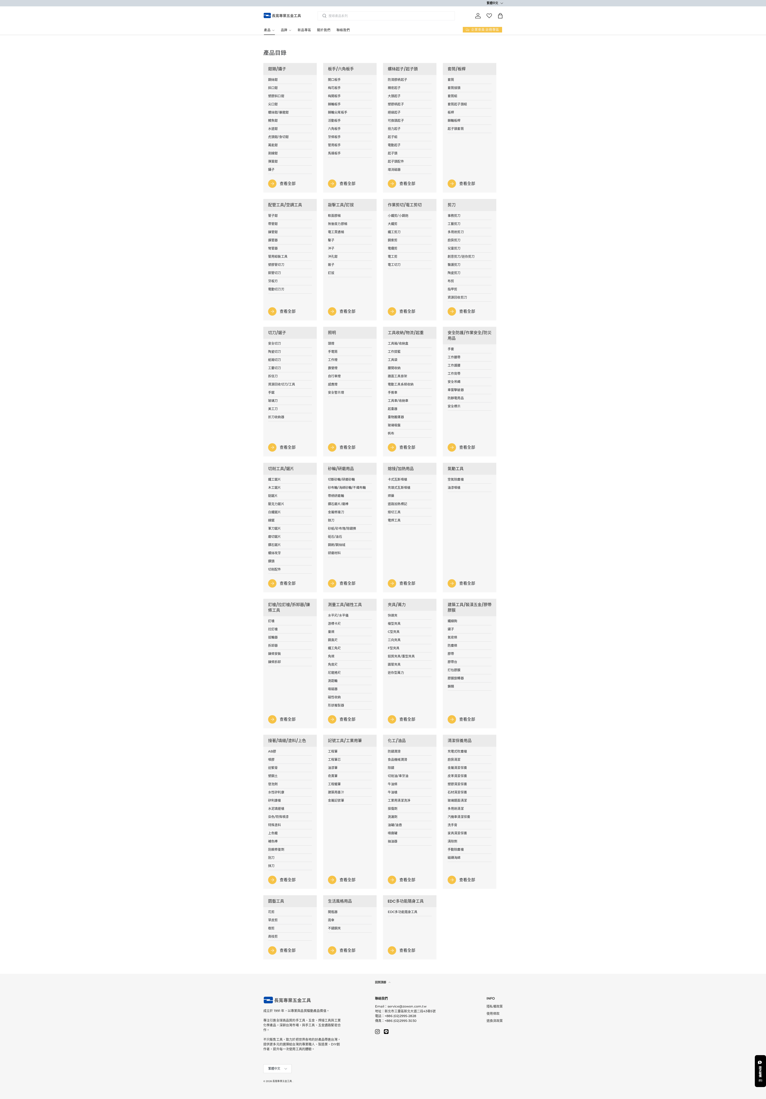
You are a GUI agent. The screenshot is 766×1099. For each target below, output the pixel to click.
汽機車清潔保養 (459, 817)
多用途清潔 (456, 808)
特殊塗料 (274, 825)
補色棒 (273, 841)
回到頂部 (381, 982)
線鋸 (271, 520)
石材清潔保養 (457, 792)
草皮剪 (273, 920)
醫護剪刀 (454, 265)
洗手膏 (452, 825)
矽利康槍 (274, 800)
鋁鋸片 (273, 496)
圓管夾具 (394, 664)
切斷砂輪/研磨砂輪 (341, 479)
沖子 (331, 248)
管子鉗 (273, 216)
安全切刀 (274, 343)
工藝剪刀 (454, 224)
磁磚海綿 (454, 858)
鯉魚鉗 (273, 120)
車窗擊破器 (456, 390)
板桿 (451, 112)
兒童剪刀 (454, 248)
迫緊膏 (273, 768)
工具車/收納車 (398, 401)
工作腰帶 (454, 357)
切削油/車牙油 (398, 776)
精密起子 (394, 88)
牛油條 (392, 784)
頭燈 (331, 343)
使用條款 (493, 1013)
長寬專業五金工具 (282, 1081)
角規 (331, 656)
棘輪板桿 (454, 120)
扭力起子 (394, 129)
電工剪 (392, 256)
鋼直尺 (333, 640)
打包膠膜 (454, 670)
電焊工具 (394, 520)
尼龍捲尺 (334, 673)
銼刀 (331, 520)
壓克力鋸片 (276, 504)
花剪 (271, 912)
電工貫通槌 (336, 232)
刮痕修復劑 (276, 849)
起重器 (392, 409)
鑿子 (331, 240)
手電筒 (333, 352)
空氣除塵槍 (456, 479)
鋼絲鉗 (273, 80)
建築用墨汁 (336, 792)
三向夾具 (394, 640)
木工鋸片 (274, 487)
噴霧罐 (392, 833)
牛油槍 (392, 792)
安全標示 (454, 406)
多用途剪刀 (456, 232)
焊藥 (391, 496)
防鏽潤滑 (394, 751)
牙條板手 (334, 137)
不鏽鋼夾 (334, 928)
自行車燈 (334, 376)
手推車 (392, 392)
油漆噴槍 (454, 487)
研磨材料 (334, 553)
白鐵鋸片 (274, 512)
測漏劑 (392, 817)
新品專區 (304, 30)
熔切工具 (394, 512)
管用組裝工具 (277, 256)
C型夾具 (394, 632)
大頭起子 (394, 96)
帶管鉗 (273, 224)
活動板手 (334, 120)
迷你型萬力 (396, 673)
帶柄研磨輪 (336, 496)
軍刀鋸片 (274, 528)
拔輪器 (273, 637)
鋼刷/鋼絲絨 (336, 545)
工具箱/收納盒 (398, 343)
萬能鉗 (273, 145)
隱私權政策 (495, 1006)
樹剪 (271, 928)
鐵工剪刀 (394, 232)
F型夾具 (394, 648)
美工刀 (273, 409)
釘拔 (331, 273)
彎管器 (273, 248)
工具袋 (392, 360)
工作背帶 (454, 373)
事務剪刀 (454, 216)
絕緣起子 (394, 112)
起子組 (392, 137)
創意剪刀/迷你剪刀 (461, 256)
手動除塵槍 (456, 849)
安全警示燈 (336, 392)
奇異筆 (333, 776)
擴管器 (273, 240)
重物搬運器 (396, 417)
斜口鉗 (273, 88)
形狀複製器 (336, 705)
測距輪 (333, 681)
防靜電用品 (456, 398)
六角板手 (334, 129)
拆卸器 (273, 645)
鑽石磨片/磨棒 (338, 504)
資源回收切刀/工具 (281, 384)
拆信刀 (273, 376)
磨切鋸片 (274, 537)
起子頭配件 (396, 161)
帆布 (391, 433)
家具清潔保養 (457, 833)
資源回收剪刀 (457, 297)
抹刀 (271, 866)
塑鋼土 (273, 776)
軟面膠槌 (334, 216)
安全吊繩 (454, 382)
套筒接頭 (454, 88)
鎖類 (451, 686)
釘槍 (271, 621)
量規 (331, 632)
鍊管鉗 (273, 232)
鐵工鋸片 (274, 479)
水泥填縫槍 (276, 808)
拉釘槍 (273, 629)
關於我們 (323, 30)
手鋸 (271, 392)
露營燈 (333, 368)
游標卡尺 (334, 623)
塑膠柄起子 (396, 104)
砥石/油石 (335, 537)
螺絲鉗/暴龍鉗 (278, 112)
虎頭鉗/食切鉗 (278, 137)
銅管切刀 (274, 273)
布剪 (451, 281)
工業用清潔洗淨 (399, 800)
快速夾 (392, 615)
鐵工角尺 (334, 648)
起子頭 (392, 153)
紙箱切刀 (274, 360)
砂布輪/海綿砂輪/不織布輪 (347, 487)
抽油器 (392, 841)
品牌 (284, 30)
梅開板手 (334, 96)
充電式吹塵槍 (457, 751)
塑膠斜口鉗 (276, 96)
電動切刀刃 (276, 289)
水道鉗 (273, 129)
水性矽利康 (276, 792)
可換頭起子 (396, 120)
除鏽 (391, 768)
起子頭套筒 (456, 129)
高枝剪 (273, 936)
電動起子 (394, 145)
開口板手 (334, 80)
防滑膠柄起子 (397, 80)
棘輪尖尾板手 (337, 112)
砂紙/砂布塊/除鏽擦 (342, 528)
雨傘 (331, 920)
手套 (451, 349)
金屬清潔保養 (457, 768)
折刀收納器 (276, 417)
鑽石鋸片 (274, 545)
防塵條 (452, 645)
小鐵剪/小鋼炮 (398, 216)
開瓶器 (333, 912)
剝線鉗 (273, 153)
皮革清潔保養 (457, 776)
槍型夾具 (394, 623)
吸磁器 (333, 689)
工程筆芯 (334, 759)
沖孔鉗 (333, 256)
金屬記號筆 (336, 800)
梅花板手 (334, 88)
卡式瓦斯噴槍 (397, 479)
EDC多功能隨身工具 (403, 912)
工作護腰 (454, 365)
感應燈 (333, 384)
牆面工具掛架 (397, 376)
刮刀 (271, 858)
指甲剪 (452, 289)
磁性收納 (334, 697)
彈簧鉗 (273, 161)
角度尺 (333, 664)
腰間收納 (394, 368)
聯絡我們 (343, 30)
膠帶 (451, 654)
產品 (267, 30)
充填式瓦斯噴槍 (399, 487)
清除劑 (452, 841)
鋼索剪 (392, 240)
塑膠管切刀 (276, 265)
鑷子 (271, 169)
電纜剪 (392, 248)
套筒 (451, 80)
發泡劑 (273, 784)
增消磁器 (394, 169)
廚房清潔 (454, 759)
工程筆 (333, 751)
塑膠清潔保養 (457, 784)
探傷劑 (392, 808)
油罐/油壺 (395, 825)
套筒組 (452, 96)
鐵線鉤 (452, 621)
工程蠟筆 (334, 784)
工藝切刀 (274, 368)
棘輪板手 (334, 104)
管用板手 (334, 145)
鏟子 (451, 629)
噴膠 (271, 759)
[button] (500, 15)
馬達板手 (334, 153)
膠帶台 (452, 662)
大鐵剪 (392, 224)
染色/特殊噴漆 (278, 817)
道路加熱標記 (397, 504)
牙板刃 (273, 281)
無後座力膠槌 (337, 224)
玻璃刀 (273, 401)
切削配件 (274, 569)
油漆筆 (333, 768)
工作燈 (333, 360)
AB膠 (272, 751)
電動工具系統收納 (401, 384)
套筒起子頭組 (457, 104)
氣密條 (452, 637)
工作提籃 (394, 352)
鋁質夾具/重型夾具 (401, 656)
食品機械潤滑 (397, 759)
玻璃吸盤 (394, 425)
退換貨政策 (495, 1021)
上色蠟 (273, 833)
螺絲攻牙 (274, 553)
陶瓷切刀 (274, 352)
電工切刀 (394, 265)
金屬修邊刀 (336, 512)
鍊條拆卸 (274, 662)
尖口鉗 (273, 104)
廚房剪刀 (454, 240)
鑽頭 (271, 561)
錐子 (331, 265)
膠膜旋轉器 (456, 678)
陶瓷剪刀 (454, 273)
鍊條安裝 (274, 654)
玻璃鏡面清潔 (457, 800)
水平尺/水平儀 (338, 615)
